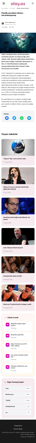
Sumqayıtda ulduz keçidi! (12, 276)
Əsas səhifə (4, 8)
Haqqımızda (18, 425)
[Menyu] (3, 3)
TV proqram (12, 8)
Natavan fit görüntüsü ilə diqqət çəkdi (17, 304)
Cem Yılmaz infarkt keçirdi (13, 248)
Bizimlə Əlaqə (18, 429)
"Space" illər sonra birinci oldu (14, 159)
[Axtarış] (33, 3)
